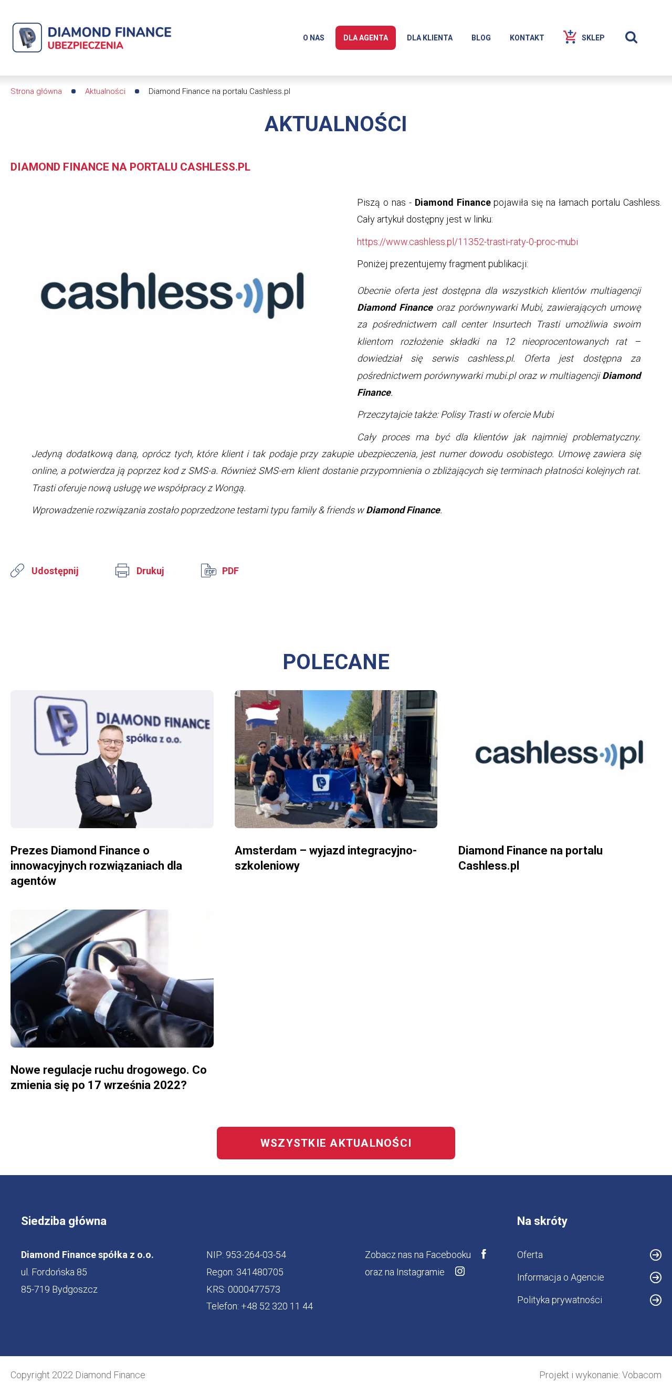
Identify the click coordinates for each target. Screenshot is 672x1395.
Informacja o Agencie (560, 1277)
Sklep (593, 38)
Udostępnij (55, 570)
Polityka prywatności (559, 1299)
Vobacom (642, 1374)
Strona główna (36, 91)
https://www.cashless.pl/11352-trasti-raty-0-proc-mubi (467, 241)
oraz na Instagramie (405, 1271)
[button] (173, 302)
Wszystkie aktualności (336, 1143)
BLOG (481, 38)
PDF (230, 570)
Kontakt (527, 38)
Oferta (530, 1254)
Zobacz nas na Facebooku (418, 1254)
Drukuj (150, 570)
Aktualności (105, 91)
